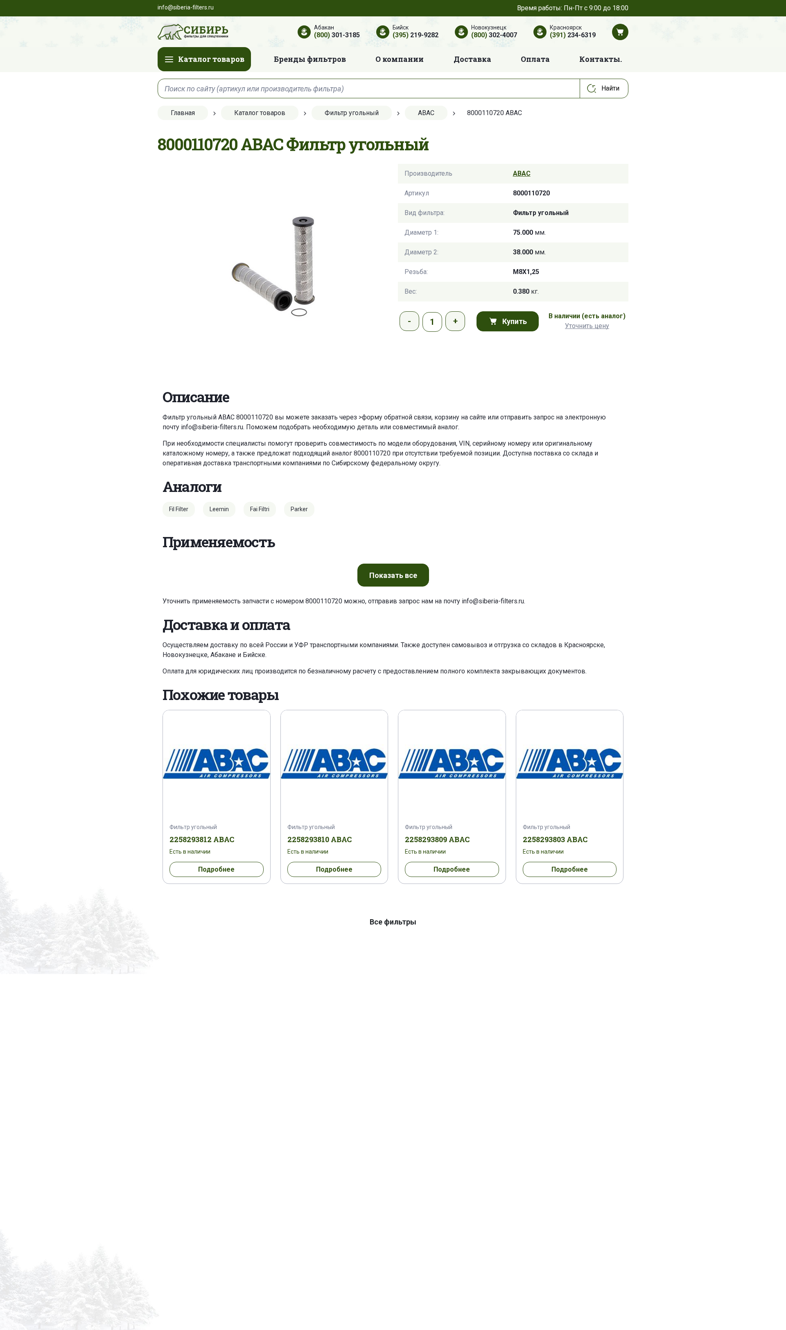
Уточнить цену (587, 326)
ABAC (522, 173)
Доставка (472, 59)
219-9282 (415, 35)
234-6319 (573, 35)
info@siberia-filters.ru (212, 427)
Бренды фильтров (310, 59)
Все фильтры (393, 922)
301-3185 (337, 35)
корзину (446, 417)
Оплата (535, 59)
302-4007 (494, 35)
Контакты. (600, 59)
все (393, 575)
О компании (399, 59)
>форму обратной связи (395, 417)
